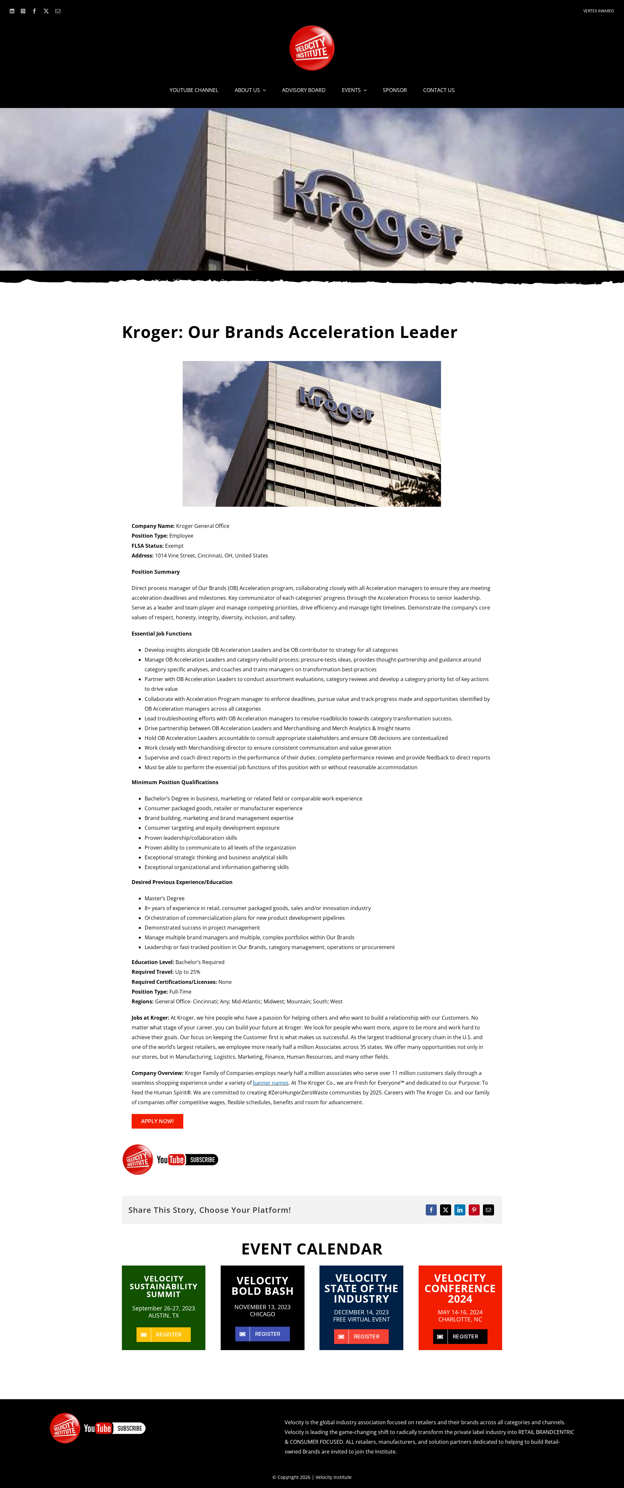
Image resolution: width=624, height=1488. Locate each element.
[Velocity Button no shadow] (312, 28)
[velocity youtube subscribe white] (98, 1414)
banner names (271, 1082)
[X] (445, 1210)
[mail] (57, 11)
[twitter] (46, 11)
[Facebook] (431, 1210)
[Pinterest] (474, 1210)
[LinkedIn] (460, 1210)
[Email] (488, 1210)
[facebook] (34, 11)
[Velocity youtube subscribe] (170, 1146)
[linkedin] (12, 11)
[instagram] (23, 11)
